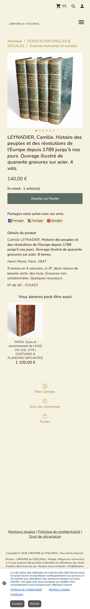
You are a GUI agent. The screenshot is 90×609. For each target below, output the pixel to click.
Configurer (16, 594)
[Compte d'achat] (82, 6)
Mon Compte (45, 391)
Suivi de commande (45, 406)
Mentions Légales (59, 589)
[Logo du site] (24, 30)
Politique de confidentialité (26, 589)
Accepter (17, 603)
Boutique (14, 41)
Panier (45, 421)
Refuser (34, 603)
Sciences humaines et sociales (53, 46)
